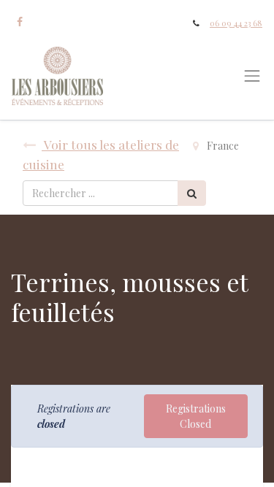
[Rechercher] (192, 193)
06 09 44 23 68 (236, 23)
